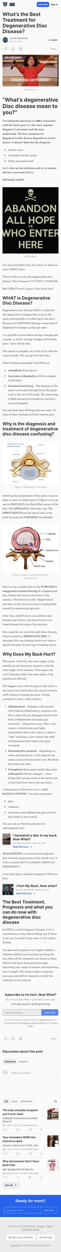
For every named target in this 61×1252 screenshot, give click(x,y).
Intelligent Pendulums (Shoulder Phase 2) (20, 1120)
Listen (54, 40)
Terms (49, 1226)
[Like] (6, 49)
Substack (15, 1245)
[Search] (55, 1101)
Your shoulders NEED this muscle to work (19, 1139)
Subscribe (43, 4)
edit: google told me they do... (19, 1169)
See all (9, 1185)
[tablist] (16, 1061)
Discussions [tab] (26, 1101)
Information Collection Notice (32, 1022)
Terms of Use (46, 1019)
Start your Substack (22, 1237)
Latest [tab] (14, 1101)
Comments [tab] (9, 1061)
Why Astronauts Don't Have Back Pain (21, 1163)
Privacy (40, 1226)
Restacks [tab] (23, 1061)
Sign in (54, 4)
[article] (30, 1119)
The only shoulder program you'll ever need (20, 1112)
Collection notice (30, 1229)
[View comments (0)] (13, 49)
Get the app (46, 1237)
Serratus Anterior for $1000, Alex (20, 1145)
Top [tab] (6, 1101)
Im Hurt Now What (19, 38)
